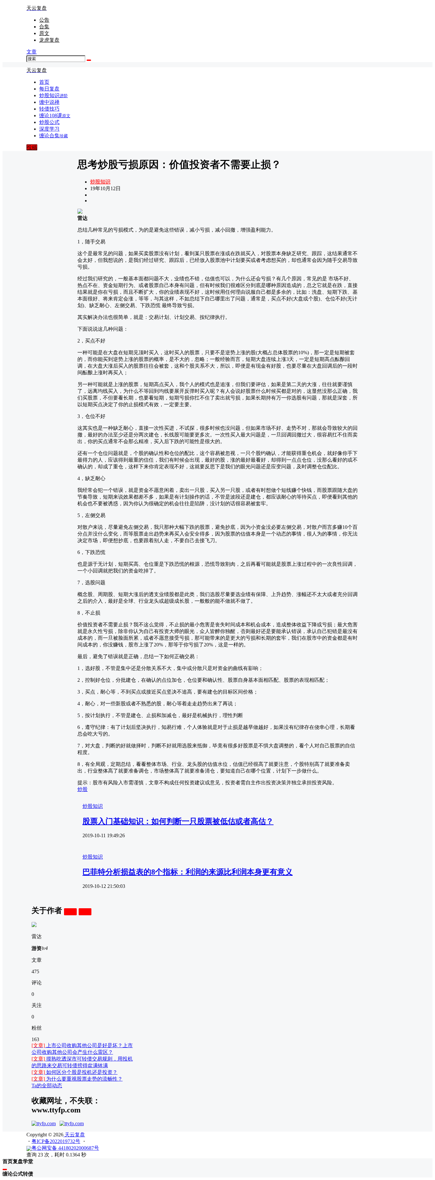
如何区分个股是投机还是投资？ (75, 1072)
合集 (44, 26)
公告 (44, 20)
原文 (44, 33)
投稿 (32, 147)
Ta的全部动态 (47, 1085)
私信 (85, 911)
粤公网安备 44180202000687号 (65, 1148)
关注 (70, 911)
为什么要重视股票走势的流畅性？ (77, 1079)
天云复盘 (74, 1134)
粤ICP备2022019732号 (56, 1141)
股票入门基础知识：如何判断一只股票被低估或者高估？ (178, 821)
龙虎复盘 (49, 40)
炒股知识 (100, 181)
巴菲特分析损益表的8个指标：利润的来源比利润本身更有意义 (187, 872)
